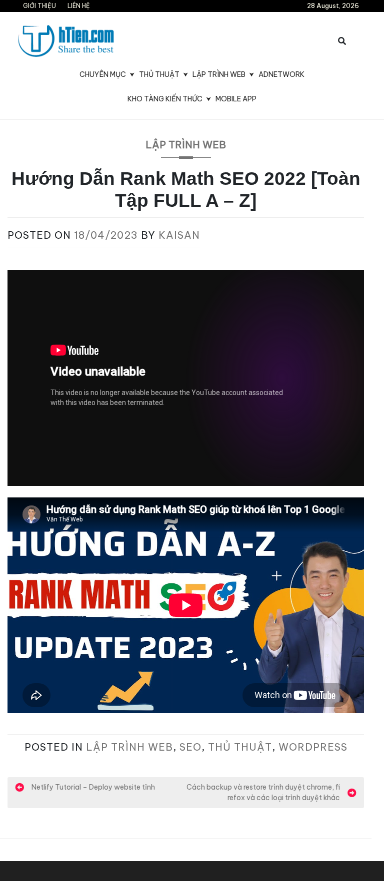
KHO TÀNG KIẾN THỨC (165, 98)
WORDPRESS (313, 747)
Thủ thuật (240, 747)
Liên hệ (79, 5)
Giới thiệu (39, 5)
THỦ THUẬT (159, 74)
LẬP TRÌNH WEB (219, 74)
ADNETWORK (281, 74)
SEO (191, 747)
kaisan (179, 235)
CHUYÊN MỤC (103, 74)
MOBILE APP (236, 98)
